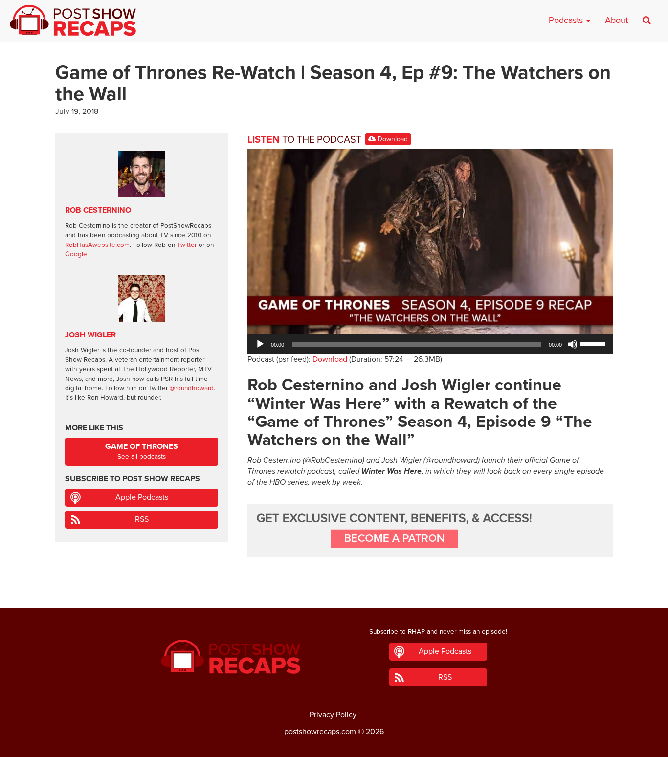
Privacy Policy (333, 715)
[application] (430, 344)
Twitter (187, 245)
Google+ (77, 254)
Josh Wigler (90, 335)
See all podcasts (141, 451)
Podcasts (567, 20)
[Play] (260, 344)
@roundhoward (192, 388)
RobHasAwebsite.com (97, 245)
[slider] (594, 343)
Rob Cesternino (98, 210)
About (616, 20)
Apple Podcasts (141, 497)
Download (392, 139)
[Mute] (573, 344)
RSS (142, 519)
